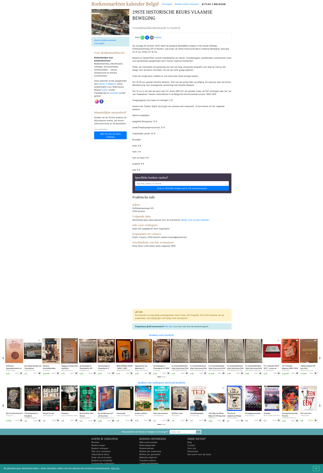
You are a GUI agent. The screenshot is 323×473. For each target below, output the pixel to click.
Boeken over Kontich (161, 335)
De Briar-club (177, 413)
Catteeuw (46, 370)
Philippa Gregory (30, 418)
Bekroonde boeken (148, 442)
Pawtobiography (196, 413)
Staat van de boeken (101, 457)
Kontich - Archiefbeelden (49, 367)
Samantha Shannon (289, 418)
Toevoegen (166, 4)
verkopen (113, 93)
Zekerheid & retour (100, 454)
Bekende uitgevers (148, 457)
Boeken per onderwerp (150, 451)
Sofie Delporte (48, 415)
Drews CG (9, 415)
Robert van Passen (141, 370)
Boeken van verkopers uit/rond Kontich (161, 382)
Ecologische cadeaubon (102, 463)
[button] (3, 358)
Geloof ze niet (48, 413)
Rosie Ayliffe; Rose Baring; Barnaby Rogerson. (272, 415)
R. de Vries (286, 370)
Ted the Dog (194, 415)
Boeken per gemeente (149, 454)
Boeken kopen (98, 445)
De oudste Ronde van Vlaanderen (33, 367)
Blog (189, 442)
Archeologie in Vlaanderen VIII (86, 367)
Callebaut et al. (85, 370)
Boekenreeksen (146, 448)
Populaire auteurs (147, 460)
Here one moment (160, 413)
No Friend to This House (86, 414)
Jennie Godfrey (232, 418)
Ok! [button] (316, 468)
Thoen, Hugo (10, 370)
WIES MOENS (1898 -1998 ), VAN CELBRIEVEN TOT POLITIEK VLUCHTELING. (124, 367)
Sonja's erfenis (141, 413)
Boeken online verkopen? (187, 4)
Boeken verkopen (99, 448)
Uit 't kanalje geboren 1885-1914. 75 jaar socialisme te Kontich (290, 367)
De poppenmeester (253, 413)
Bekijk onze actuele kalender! (195, 220)
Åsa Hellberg (139, 415)
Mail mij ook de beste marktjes (110, 135)
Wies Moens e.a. (67, 370)
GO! (198, 432)
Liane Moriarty (158, 415)
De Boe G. (101, 370)
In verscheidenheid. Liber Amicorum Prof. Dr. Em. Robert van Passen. (180, 367)
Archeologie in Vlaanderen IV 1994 (161, 367)
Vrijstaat (64, 413)
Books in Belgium (107, 84)
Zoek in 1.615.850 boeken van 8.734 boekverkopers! (182, 188)
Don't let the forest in (14, 413)
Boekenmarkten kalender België (125, 4)
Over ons (191, 448)
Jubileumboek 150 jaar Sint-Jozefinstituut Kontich (308, 367)
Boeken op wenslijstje (101, 460)
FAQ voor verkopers (101, 451)
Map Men (212, 418)
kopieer (158, 37)
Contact (191, 445)
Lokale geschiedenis (149, 463)
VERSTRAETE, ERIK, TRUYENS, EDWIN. (124, 370)
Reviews (95, 442)
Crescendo (120, 413)
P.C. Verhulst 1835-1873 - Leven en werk (271, 367)
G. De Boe (156, 370)
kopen (105, 90)
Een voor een (306, 413)
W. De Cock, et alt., (307, 370)
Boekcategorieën (147, 445)
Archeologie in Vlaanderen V (104, 367)
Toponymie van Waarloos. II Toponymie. (141, 367)
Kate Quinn (176, 415)
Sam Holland (249, 415)
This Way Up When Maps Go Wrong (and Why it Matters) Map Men (217, 414)
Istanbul (267, 413)
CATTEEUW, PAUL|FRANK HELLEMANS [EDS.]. (180, 370)
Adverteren (192, 451)
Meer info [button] (115, 468)
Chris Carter (305, 415)
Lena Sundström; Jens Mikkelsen (69, 415)
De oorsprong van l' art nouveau (105, 414)
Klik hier (168, 326)
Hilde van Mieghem (123, 415)
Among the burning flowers (290, 414)
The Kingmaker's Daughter (31, 414)
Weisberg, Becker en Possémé (106, 418)
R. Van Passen (269, 370)
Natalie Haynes (85, 418)
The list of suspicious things (234, 414)
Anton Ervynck (29, 370)
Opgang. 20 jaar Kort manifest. (69, 367)
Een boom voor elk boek (199, 454)
